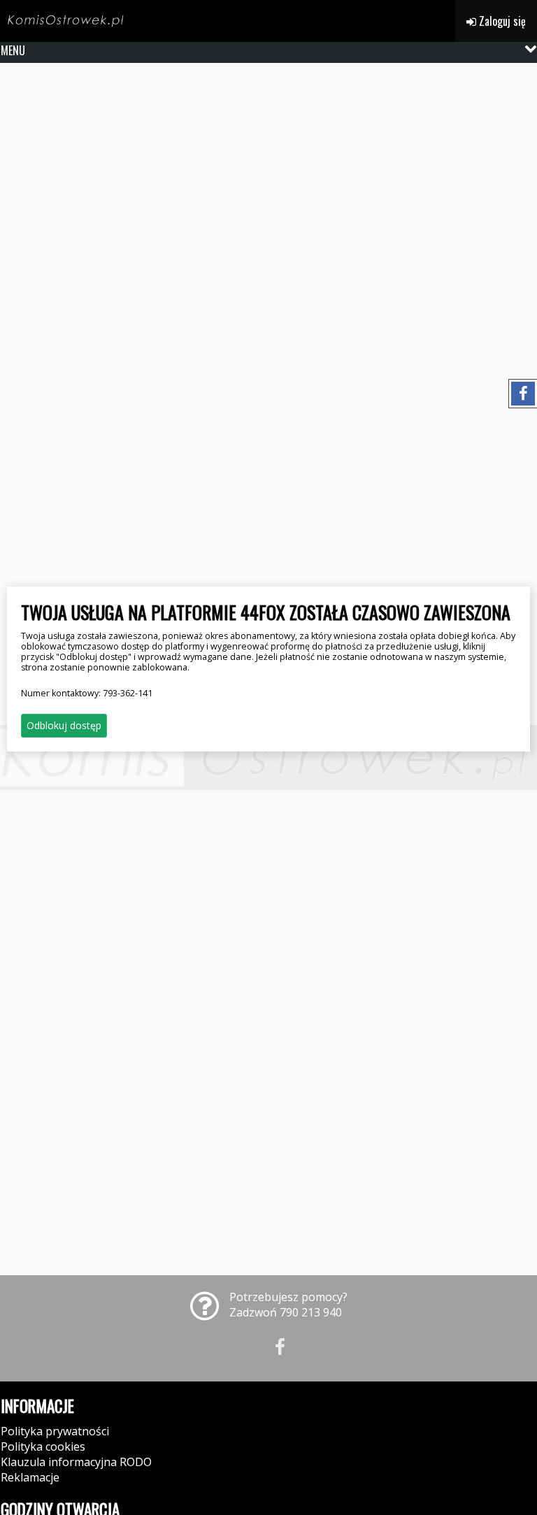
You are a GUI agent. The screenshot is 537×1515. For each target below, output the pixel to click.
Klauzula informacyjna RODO (76, 1462)
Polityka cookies (43, 1446)
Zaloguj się (501, 21)
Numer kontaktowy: (86, 693)
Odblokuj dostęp (64, 725)
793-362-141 (127, 693)
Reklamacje (30, 1477)
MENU (13, 50)
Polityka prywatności (55, 1431)
